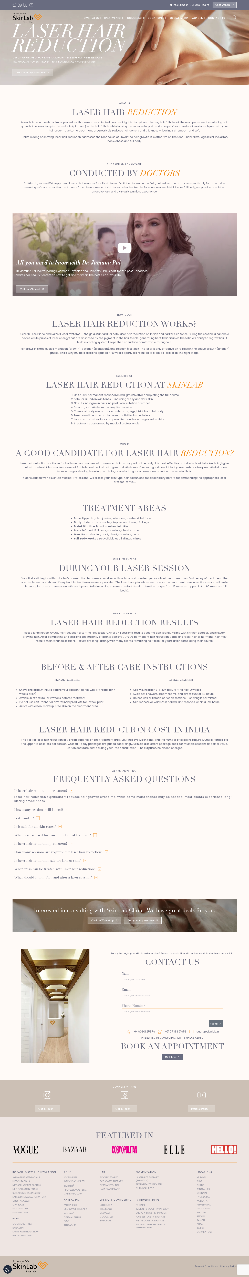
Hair (103, 1172)
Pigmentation (146, 1172)
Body (16, 1218)
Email (126, 990)
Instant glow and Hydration (34, 1172)
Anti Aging (72, 1199)
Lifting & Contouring (116, 1199)
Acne (67, 1172)
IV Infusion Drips (148, 1199)
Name (126, 974)
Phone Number (133, 1006)
